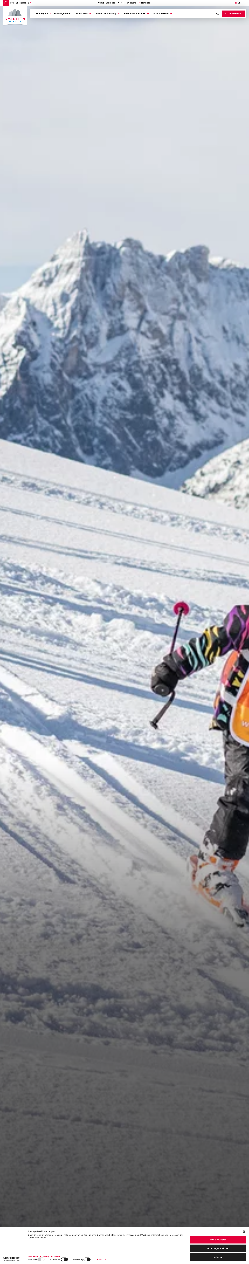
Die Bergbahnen (62, 13)
